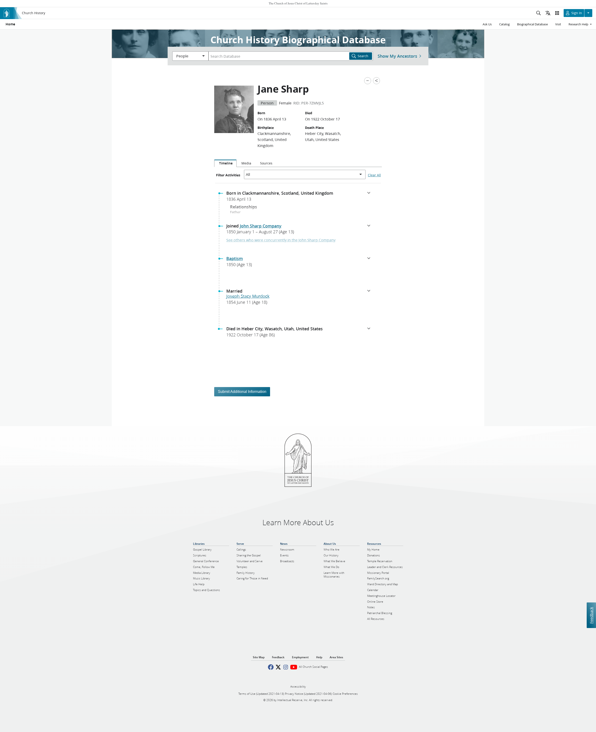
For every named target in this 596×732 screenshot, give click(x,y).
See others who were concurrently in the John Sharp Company (280, 240)
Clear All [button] (374, 175)
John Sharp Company (260, 226)
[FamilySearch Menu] (367, 80)
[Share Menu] (376, 80)
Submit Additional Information (242, 392)
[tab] (225, 163)
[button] (299, 197)
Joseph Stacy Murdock (247, 296)
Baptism (234, 258)
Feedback (591, 615)
